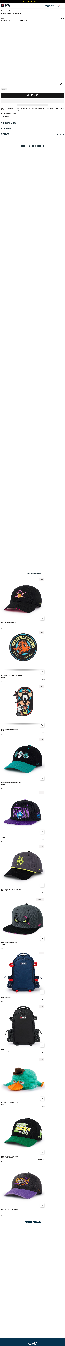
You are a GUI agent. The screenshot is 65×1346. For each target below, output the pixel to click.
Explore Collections (32, 2)
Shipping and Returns (8, 123)
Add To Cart (32, 95)
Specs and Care (6, 129)
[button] (32, 101)
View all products (33, 1221)
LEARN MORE (60, 134)
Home (2, 10)
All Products (9, 10)
